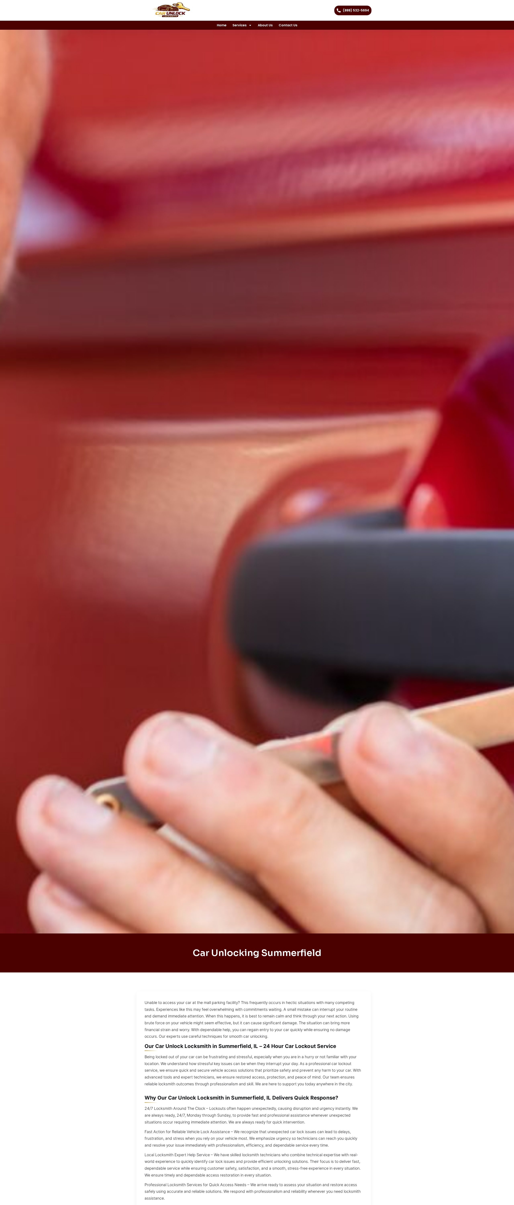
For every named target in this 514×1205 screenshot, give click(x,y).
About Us (265, 25)
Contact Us (288, 25)
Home (221, 25)
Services (240, 25)
